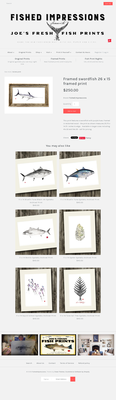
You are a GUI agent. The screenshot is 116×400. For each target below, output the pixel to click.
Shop (39, 52)
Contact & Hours (83, 52)
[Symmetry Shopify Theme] (58, 355)
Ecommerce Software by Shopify (77, 372)
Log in (105, 52)
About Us (40, 363)
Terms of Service (67, 363)
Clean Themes (59, 372)
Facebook (95, 3)
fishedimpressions (78, 98)
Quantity (67, 104)
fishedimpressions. (39, 372)
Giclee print (16, 72)
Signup (46, 379)
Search (29, 363)
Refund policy (84, 363)
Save (83, 138)
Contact (52, 363)
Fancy (88, 138)
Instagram (98, 3)
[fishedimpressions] (58, 13)
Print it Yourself (63, 52)
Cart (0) (108, 3)
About (11, 52)
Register (98, 52)
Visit (49, 52)
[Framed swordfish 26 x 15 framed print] (29, 78)
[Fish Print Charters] (20, 355)
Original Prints (25, 52)
